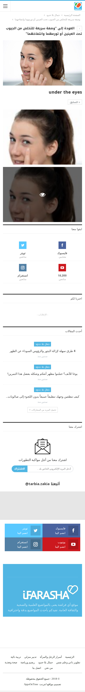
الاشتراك (19, 468)
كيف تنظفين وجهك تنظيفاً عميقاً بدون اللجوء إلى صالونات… (42, 396)
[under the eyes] (42, 137)
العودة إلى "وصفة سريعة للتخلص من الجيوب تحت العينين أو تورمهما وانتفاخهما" (44, 31)
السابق (74, 102)
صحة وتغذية (11, 662)
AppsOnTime (31, 684)
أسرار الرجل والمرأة (51, 656)
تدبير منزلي (30, 656)
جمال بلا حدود (42, 344)
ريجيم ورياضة (28, 662)
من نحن (48, 667)
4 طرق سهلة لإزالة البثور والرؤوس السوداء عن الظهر (43, 351)
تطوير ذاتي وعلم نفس (68, 662)
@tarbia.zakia (37, 484)
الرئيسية (69, 656)
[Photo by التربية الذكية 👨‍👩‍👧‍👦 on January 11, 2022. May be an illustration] (71, 505)
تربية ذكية (16, 656)
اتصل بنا (36, 667)
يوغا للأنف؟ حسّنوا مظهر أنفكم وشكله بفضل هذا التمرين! (42, 374)
